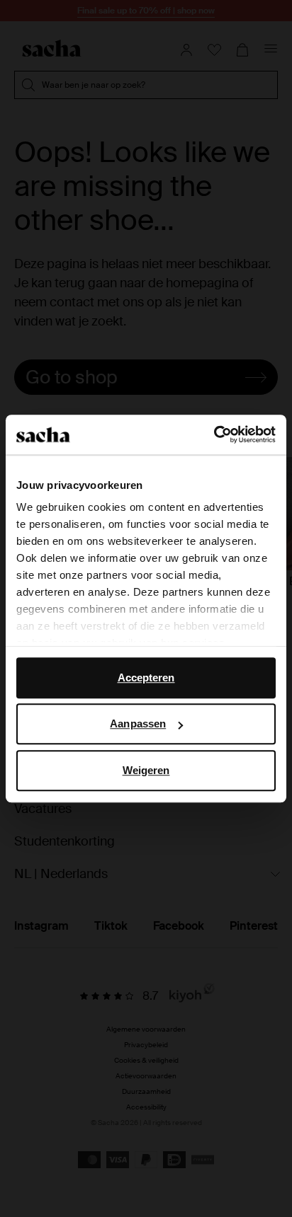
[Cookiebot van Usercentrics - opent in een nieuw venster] (214, 434)
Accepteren (146, 677)
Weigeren (146, 770)
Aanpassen (138, 723)
